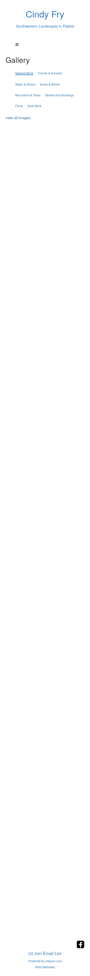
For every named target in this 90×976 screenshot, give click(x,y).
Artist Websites (45, 967)
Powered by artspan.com (45, 961)
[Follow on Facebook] (80, 947)
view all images (18, 117)
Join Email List (48, 953)
